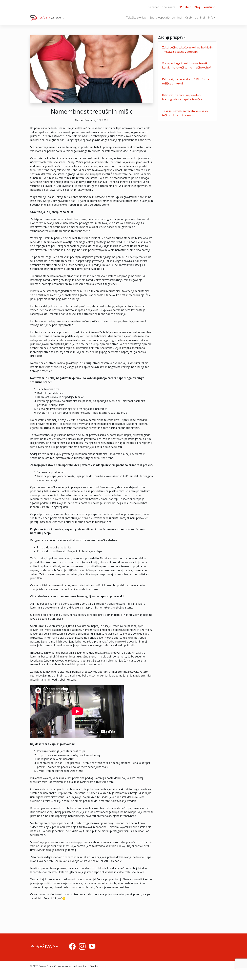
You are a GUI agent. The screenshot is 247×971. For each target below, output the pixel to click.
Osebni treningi (195, 17)
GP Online (184, 7)
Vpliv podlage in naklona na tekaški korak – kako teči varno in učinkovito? (186, 65)
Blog (197, 7)
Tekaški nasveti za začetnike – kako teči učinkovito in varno (185, 113)
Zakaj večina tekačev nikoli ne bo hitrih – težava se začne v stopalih (187, 49)
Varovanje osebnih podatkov (73, 965)
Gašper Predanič (47, 965)
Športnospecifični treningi (166, 17)
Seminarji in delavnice (162, 7)
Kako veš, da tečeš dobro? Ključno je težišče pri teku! (185, 81)
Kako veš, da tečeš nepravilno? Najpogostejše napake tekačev (182, 97)
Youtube (209, 7)
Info (210, 17)
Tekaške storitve (136, 17)
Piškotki (94, 965)
